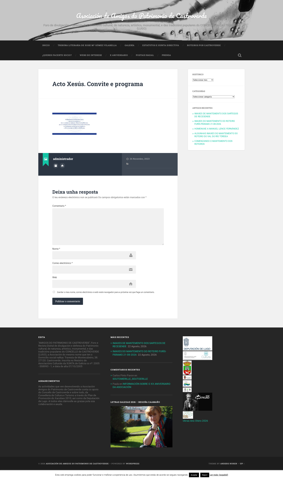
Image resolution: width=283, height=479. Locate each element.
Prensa (166, 55)
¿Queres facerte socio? (57, 55)
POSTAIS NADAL (145, 55)
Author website (62, 165)
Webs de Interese (91, 55)
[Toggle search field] (240, 55)
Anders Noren (228, 463)
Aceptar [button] (194, 475)
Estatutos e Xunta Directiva (160, 45)
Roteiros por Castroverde (204, 45)
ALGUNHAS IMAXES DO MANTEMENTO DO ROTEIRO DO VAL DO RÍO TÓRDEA (216, 135)
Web (54, 277)
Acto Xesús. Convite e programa (97, 84)
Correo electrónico (62, 263)
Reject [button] (204, 475)
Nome (56, 249)
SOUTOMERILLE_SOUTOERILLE (130, 378)
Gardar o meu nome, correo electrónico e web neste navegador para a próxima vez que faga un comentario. (106, 292)
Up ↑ (242, 463)
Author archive (55, 165)
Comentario (59, 206)
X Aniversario (119, 55)
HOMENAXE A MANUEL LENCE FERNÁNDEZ (216, 128)
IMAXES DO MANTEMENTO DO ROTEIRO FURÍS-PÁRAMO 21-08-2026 (214, 122)
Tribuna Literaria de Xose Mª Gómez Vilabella (87, 45)
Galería (129, 45)
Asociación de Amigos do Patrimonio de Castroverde (141, 15)
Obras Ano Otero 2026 (195, 420)
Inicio (46, 45)
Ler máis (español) (219, 475)
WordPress (132, 463)
